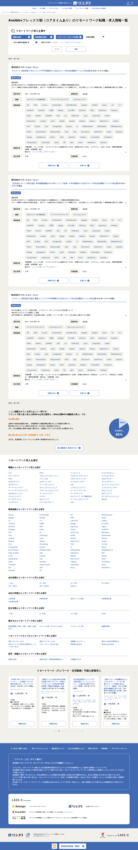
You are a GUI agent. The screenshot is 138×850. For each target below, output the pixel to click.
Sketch (73, 556)
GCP (58, 116)
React (29, 132)
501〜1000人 (44, 586)
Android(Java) (71, 105)
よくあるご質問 (67, 8)
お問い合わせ (93, 748)
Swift (62, 137)
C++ (119, 105)
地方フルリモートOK (16, 641)
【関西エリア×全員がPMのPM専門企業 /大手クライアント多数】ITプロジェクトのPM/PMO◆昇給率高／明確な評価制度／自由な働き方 (54, 683)
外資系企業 (44, 598)
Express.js (102, 110)
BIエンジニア (44, 499)
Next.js (72, 121)
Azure (104, 105)
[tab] (59, 731)
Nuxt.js (92, 121)
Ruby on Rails (55, 132)
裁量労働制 (106, 626)
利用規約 (104, 748)
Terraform (108, 137)
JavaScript (96, 116)
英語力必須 (12, 659)
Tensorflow (95, 137)
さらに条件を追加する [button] (21, 42)
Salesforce (98, 132)
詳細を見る (52, 165)
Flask (29, 116)
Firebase (114, 110)
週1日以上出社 (16, 78)
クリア (56, 49)
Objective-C (104, 121)
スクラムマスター (108, 476)
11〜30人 (43, 583)
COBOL (104, 520)
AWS (35, 105)
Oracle (115, 121)
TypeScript (46, 142)
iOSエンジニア (107, 490)
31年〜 (104, 613)
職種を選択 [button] (17, 37)
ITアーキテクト (14, 476)
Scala (109, 132)
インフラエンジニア (47, 484)
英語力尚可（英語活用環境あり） (52, 659)
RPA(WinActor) (116, 126)
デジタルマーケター (78, 481)
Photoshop (44, 544)
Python (69, 126)
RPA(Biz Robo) (88, 126)
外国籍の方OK (76, 659)
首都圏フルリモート (78, 641)
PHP (28, 126)
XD (41, 570)
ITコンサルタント (108, 473)
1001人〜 (74, 586)
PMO (10, 478)
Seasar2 (119, 132)
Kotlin (107, 116)
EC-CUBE (71, 110)
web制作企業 (13, 601)
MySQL (62, 121)
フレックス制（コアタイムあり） (71, 42)
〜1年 (10, 613)
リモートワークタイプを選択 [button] (67, 37)
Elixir (92, 110)
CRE (72, 502)
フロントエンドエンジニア (75, 327)
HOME (34, 8)
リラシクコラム (54, 8)
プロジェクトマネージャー (49, 476)
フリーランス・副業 (81, 8)
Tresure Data (31, 142)
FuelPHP (49, 116)
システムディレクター (110, 487)
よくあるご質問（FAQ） (19, 748)
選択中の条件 (46, 42)
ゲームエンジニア (46, 493)
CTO (10, 473)
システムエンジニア (79, 99)
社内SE (104, 499)
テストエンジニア (14, 496)
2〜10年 (42, 613)
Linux (53, 121)
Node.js (82, 121)
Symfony (72, 137)
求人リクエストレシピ (40, 748)
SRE (72, 484)
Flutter (38, 116)
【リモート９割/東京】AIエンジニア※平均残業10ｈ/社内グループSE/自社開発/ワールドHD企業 (50, 71)
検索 (76, 49)
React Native (41, 132)
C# (112, 105)
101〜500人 (12, 586)
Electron (82, 110)
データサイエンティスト (110, 496)
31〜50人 (74, 583)
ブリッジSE (44, 478)
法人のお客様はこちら (76, 748)
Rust (66, 132)
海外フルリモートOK (47, 641)
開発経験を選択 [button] (41, 37)
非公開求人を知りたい (67, 447)
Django (60, 110)
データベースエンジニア (79, 499)
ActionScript (56, 105)
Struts (52, 137)
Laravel (43, 121)
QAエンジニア (107, 493)
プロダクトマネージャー (79, 476)
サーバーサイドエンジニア (59, 99)
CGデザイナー (13, 484)
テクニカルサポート (47, 502)
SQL (74, 132)
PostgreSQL (57, 126)
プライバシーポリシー (119, 748)
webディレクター (46, 481)
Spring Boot (41, 137)
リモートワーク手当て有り (49, 644)
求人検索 (42, 8)
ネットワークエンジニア (110, 484)
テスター (43, 496)
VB (64, 142)
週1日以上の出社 (108, 644)
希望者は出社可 (76, 644)
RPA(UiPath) (102, 126)
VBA (71, 142)
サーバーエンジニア (15, 487)
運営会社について (58, 748)
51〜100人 (105, 583)
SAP (103, 553)
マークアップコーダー (79, 490)
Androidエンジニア (15, 493)
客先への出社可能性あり (110, 641)
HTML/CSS (75, 116)
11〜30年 (74, 613)
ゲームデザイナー (108, 481)
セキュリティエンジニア (48, 487)
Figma (104, 526)
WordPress (91, 142)
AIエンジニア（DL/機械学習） (36, 99)
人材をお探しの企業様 (99, 8)
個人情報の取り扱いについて (41, 836)
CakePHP (30, 110)
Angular (84, 105)
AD (28, 105)
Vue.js (80, 142)
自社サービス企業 (77, 598)
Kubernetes (31, 121)
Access (44, 105)
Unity (56, 142)
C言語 (51, 110)
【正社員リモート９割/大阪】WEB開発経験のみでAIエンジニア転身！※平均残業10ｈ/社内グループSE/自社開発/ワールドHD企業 (64, 183)
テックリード (75, 473)
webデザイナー (107, 478)
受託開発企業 (106, 598)
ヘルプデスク (13, 502)
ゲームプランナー (77, 493)
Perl (46, 126)
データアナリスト (14, 499)
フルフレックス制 (77, 626)
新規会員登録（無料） (71, 846)
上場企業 (11, 598)
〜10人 (10, 583)
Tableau (83, 137)
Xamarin (103, 142)
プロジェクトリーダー (79, 478)
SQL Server (85, 132)
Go (66, 116)
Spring (29, 137)
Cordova (41, 110)
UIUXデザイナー (14, 481)
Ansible (54, 42)
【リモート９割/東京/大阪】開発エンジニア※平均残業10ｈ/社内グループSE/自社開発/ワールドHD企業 (53, 298)
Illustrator (105, 532)
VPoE (42, 473)
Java (85, 116)
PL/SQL (37, 126)
